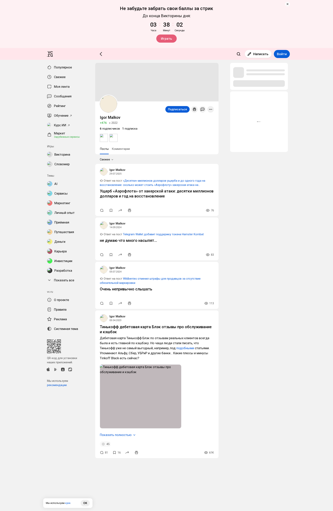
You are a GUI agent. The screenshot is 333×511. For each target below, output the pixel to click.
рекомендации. (57, 385)
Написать (260, 54)
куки (67, 503)
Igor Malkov (117, 170)
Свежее (105, 159)
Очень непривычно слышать (126, 289)
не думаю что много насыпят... (128, 240)
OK (85, 503)
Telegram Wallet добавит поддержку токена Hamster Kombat (163, 234)
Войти (282, 54)
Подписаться (177, 109)
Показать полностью (116, 435)
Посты (104, 149)
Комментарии (121, 149)
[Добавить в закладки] (111, 210)
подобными (185, 348)
